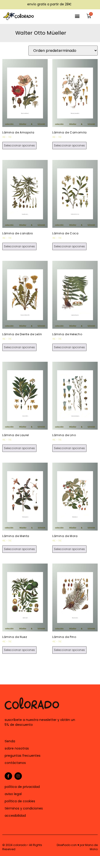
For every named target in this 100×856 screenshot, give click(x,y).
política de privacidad (22, 786)
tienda (10, 741)
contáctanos (15, 762)
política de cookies (20, 801)
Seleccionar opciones (19, 145)
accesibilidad (15, 815)
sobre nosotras (17, 748)
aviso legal (13, 794)
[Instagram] (18, 776)
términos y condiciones (24, 808)
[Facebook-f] (8, 776)
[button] (77, 16)
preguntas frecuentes (22, 755)
